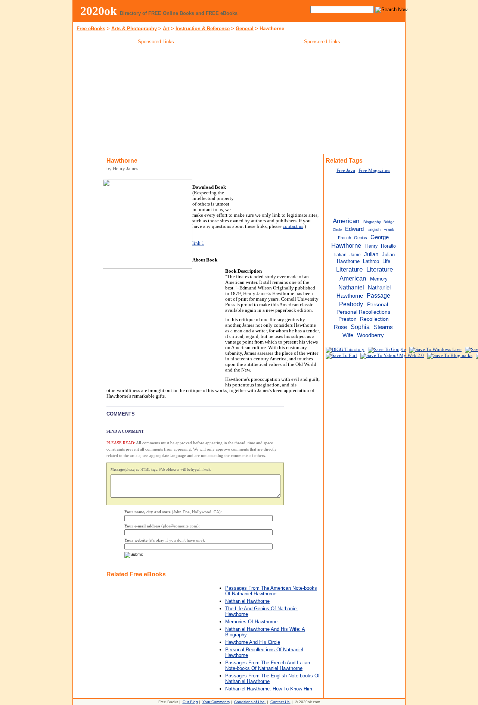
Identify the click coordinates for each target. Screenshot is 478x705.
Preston (347, 319)
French (344, 237)
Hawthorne (346, 245)
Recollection (374, 319)
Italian (340, 254)
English (374, 229)
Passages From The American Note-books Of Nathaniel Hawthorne (271, 590)
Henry (371, 246)
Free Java (345, 170)
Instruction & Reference (203, 28)
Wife (347, 335)
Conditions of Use (249, 702)
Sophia (360, 326)
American (346, 221)
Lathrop (371, 261)
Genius (360, 237)
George (379, 237)
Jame (355, 254)
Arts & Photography (134, 28)
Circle (337, 230)
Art (166, 28)
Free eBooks (91, 28)
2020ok (98, 11)
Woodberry (370, 335)
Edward (354, 229)
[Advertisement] (156, 100)
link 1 (198, 243)
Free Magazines (374, 170)
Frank (389, 229)
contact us (293, 226)
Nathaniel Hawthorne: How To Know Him (268, 689)
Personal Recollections (363, 312)
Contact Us (279, 702)
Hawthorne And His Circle (252, 642)
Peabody (351, 304)
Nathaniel (351, 287)
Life (386, 261)
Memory (379, 279)
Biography (372, 222)
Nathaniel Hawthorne (247, 601)
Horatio (388, 246)
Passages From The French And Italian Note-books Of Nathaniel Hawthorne (267, 665)
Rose (340, 327)
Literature (349, 269)
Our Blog (190, 702)
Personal (377, 304)
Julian (371, 254)
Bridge (389, 222)
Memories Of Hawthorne (251, 621)
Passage (378, 295)
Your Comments (216, 702)
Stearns (383, 327)
